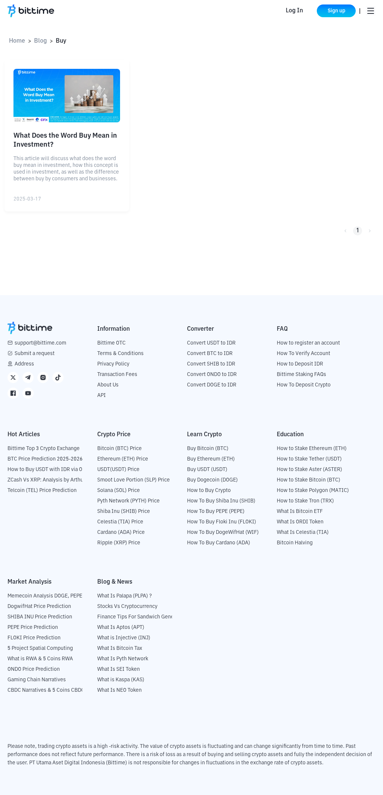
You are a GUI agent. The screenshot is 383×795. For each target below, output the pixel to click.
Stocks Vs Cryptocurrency (127, 606)
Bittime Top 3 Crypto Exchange (43, 448)
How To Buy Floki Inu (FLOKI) (221, 522)
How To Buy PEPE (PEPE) (216, 511)
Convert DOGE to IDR (211, 385)
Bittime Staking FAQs (301, 374)
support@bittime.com (40, 343)
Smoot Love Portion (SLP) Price (133, 480)
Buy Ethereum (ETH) (211, 459)
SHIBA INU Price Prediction (39, 617)
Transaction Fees (117, 374)
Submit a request (35, 353)
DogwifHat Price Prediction (39, 606)
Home (17, 41)
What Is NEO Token (119, 690)
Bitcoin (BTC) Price (119, 448)
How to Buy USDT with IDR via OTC (48, 469)
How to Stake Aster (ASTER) (309, 469)
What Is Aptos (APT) (120, 627)
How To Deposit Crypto (304, 385)
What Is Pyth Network (122, 658)
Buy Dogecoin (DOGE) (212, 480)
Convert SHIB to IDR (211, 364)
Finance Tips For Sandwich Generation (142, 617)
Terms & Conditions (120, 353)
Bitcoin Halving (295, 542)
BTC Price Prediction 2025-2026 (45, 459)
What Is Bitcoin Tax (119, 648)
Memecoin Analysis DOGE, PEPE (44, 596)
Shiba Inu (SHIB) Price (123, 511)
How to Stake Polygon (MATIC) (313, 490)
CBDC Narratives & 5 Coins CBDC (46, 690)
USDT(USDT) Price (118, 469)
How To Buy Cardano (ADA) (218, 542)
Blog (40, 41)
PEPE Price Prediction (32, 627)
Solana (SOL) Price (118, 490)
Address (24, 364)
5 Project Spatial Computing (40, 648)
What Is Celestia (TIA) (303, 532)
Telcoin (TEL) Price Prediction (42, 490)
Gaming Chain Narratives (36, 679)
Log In (294, 11)
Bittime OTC (111, 343)
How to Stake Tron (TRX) (305, 501)
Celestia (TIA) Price (120, 522)
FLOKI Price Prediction (34, 637)
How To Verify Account (303, 353)
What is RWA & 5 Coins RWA (40, 658)
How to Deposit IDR (300, 364)
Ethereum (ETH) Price (122, 459)
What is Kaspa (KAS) (120, 679)
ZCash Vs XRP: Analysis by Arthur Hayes (54, 480)
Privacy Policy (113, 364)
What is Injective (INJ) (123, 637)
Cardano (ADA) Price (121, 532)
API (101, 395)
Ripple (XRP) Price (118, 542)
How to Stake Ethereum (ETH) (312, 448)
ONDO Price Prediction (33, 669)
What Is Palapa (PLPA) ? (124, 596)
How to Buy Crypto (209, 490)
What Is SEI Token (118, 669)
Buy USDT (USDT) (207, 469)
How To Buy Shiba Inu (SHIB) (221, 501)
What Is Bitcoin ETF (300, 511)
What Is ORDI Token (300, 522)
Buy (61, 41)
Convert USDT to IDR (211, 343)
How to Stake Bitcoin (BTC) (308, 480)
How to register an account (308, 343)
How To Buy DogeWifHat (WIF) (223, 532)
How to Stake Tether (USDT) (309, 459)
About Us (108, 385)
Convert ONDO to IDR (212, 374)
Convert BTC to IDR (210, 353)
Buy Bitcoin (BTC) (208, 448)
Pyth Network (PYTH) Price (128, 501)
